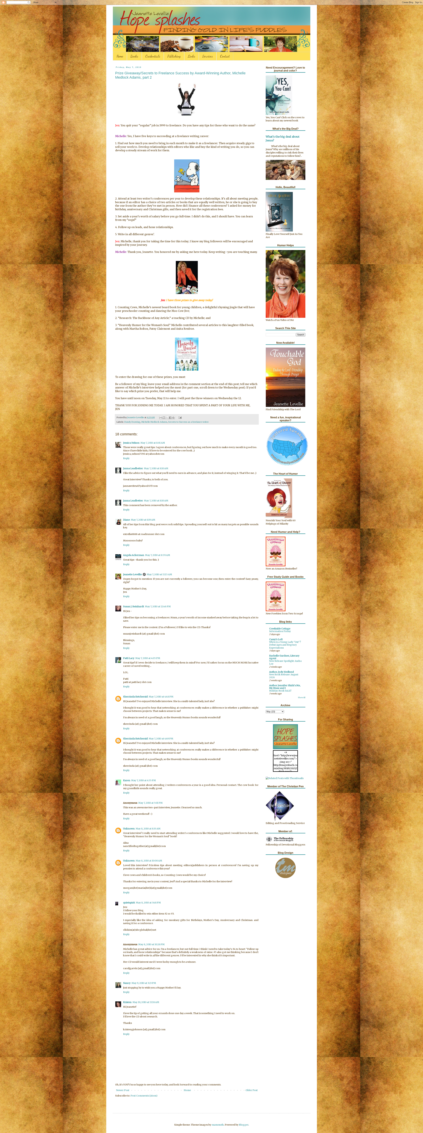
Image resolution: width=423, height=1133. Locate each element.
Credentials (152, 56)
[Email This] (160, 417)
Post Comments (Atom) (144, 1095)
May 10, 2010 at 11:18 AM (146, 1002)
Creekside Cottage (279, 628)
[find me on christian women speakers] (287, 465)
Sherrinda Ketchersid (135, 696)
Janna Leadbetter (133, 468)
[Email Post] (179, 417)
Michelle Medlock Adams (154, 422)
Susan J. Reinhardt (133, 606)
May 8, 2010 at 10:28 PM (151, 944)
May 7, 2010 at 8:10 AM (156, 468)
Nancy (127, 983)
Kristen (127, 1002)
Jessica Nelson (131, 442)
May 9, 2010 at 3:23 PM (144, 983)
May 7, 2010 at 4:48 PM (161, 696)
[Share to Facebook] (170, 417)
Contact (225, 56)
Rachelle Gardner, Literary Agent (284, 657)
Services (207, 56)
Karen (126, 780)
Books (134, 56)
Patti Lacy (128, 658)
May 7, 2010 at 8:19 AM (143, 519)
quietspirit (129, 902)
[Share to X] (167, 417)
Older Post (252, 1090)
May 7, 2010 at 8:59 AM (157, 555)
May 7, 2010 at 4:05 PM (147, 658)
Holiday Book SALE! (280, 690)
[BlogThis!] (164, 417)
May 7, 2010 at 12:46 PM (158, 606)
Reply (126, 458)
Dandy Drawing (132, 422)
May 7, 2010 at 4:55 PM (143, 780)
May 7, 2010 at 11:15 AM (159, 574)
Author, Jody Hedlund (281, 671)
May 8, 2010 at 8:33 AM (148, 828)
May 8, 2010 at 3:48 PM (148, 902)
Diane (126, 519)
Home (119, 56)
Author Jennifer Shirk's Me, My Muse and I (284, 687)
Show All (301, 697)
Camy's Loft (276, 639)
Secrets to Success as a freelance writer (188, 422)
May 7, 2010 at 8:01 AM (152, 442)
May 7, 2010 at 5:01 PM (150, 802)
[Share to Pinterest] (173, 417)
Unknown (129, 828)
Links (191, 56)
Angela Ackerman (133, 555)
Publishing (174, 56)
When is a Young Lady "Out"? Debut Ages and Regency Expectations (285, 645)
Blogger (243, 1124)
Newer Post (122, 1090)
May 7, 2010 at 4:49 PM (161, 738)
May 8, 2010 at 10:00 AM (149, 860)
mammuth (218, 1124)
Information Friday (280, 631)
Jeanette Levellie (132, 574)
